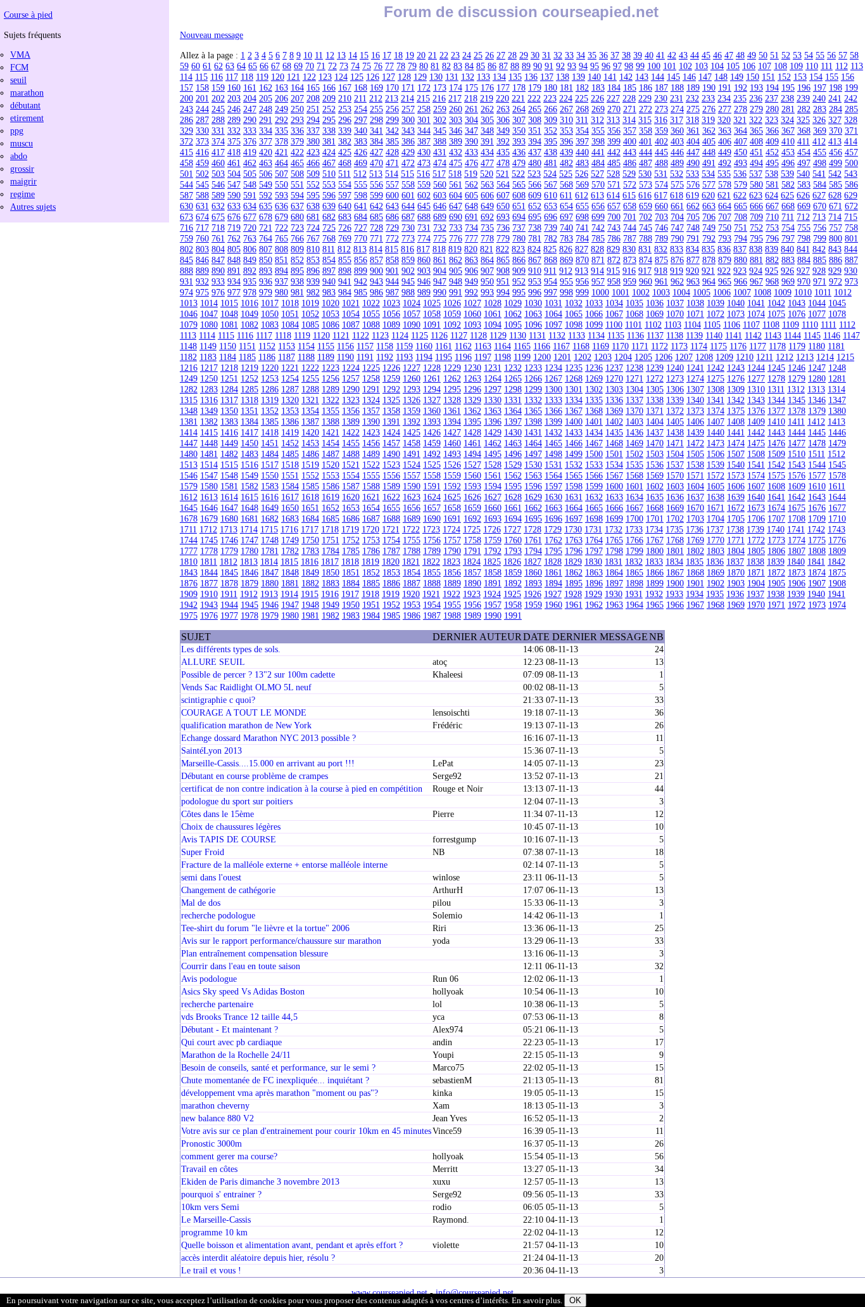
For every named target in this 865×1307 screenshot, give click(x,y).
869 (566, 260)
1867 (675, 572)
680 (297, 217)
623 (755, 195)
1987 (432, 615)
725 (329, 227)
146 (689, 77)
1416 (229, 432)
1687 (371, 518)
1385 (270, 421)
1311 (776, 389)
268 (582, 109)
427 (376, 152)
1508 (756, 454)
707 (724, 217)
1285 (249, 389)
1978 (249, 615)
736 (503, 227)
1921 (431, 594)
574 (661, 184)
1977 (229, 615)
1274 (695, 378)
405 (709, 141)
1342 (736, 400)
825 (550, 249)
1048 (229, 314)
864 (487, 260)
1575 (776, 475)
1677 (837, 508)
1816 (310, 562)
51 (774, 55)
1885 (371, 583)
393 (519, 141)
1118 (283, 335)
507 (281, 174)
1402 (614, 421)
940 (329, 281)
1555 (371, 475)
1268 (574, 378)
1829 (573, 562)
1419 (290, 432)
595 (313, 195)
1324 (371, 400)
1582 (249, 486)
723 (297, 227)
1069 (655, 314)
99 (640, 66)
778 (487, 238)
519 (470, 174)
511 (344, 174)
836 (724, 249)
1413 (836, 421)
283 (819, 109)
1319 (270, 400)
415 (186, 152)
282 (804, 109)
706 (709, 217)
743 (614, 227)
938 (297, 281)
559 (424, 184)
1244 (756, 368)
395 (550, 141)
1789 (432, 551)
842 (819, 249)
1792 (493, 551)
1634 (634, 497)
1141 (733, 335)
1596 (533, 486)
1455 (351, 443)
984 (344, 292)
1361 (452, 411)
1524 (411, 465)
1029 (513, 303)
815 (391, 249)
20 (421, 55)
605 (471, 195)
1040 (736, 303)
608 (519, 195)
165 (313, 87)
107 (764, 66)
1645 (189, 508)
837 (740, 249)
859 (408, 260)
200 (186, 98)
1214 (825, 357)
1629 (533, 497)
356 (614, 131)
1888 (432, 583)
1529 (513, 465)
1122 (360, 335)
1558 (432, 475)
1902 (715, 583)
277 (724, 109)
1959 (533, 605)
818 (439, 249)
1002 (641, 292)
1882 (310, 583)
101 (669, 66)
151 (768, 77)
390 (471, 141)
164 (297, 87)
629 (850, 195)
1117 (264, 335)
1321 (310, 400)
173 (439, 87)
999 (582, 292)
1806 (776, 551)
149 (736, 77)
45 (706, 55)
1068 (634, 314)
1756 (432, 540)
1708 (796, 518)
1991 (513, 615)
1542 (776, 465)
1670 (695, 508)
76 (378, 66)
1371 (655, 411)
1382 (209, 421)
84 (469, 66)
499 (835, 163)
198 (835, 87)
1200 (542, 357)
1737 (715, 529)
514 (391, 174)
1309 (736, 389)
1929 (593, 594)
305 (487, 120)
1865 (634, 572)
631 (202, 206)
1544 (817, 465)
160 (234, 87)
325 (803, 120)
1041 (756, 303)
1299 (533, 389)
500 (851, 163)
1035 (634, 303)
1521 (351, 465)
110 (811, 66)
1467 (594, 443)
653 (550, 206)
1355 (330, 411)
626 (803, 195)
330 (202, 131)
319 (708, 120)
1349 (209, 411)
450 (740, 152)
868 (550, 260)
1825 (492, 562)
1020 (330, 303)
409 (772, 141)
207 (297, 98)
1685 (330, 518)
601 (408, 195)
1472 (695, 443)
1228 (432, 368)
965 (724, 281)
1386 (290, 421)
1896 (594, 583)
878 (709, 260)
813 (360, 249)
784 (582, 238)
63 (229, 66)
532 (676, 174)
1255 (310, 378)
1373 (695, 411)
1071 (695, 314)
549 (265, 184)
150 (752, 77)
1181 (836, 346)
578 (724, 184)
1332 (533, 400)
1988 (452, 615)
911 (550, 271)
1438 (675, 432)
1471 (675, 443)
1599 (594, 486)
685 (376, 217)
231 (676, 98)
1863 (594, 572)
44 (694, 55)
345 (439, 131)
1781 (270, 551)
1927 (553, 594)
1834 (674, 562)
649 (487, 206)
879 (724, 260)
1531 (553, 465)
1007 (742, 292)
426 (360, 152)
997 (550, 292)
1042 (776, 303)
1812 (228, 562)
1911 (228, 594)
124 (341, 77)
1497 (533, 454)
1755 (411, 540)
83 (457, 66)
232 (692, 98)
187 (661, 87)
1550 (270, 475)
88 (514, 66)
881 (756, 260)
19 (409, 55)
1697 (574, 518)
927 (803, 271)
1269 (594, 378)
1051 (290, 314)
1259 (391, 378)
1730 (573, 529)
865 (503, 260)
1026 (452, 303)
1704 (715, 518)
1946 (270, 605)
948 (455, 281)
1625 (452, 497)
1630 (553, 497)
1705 (736, 518)
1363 (493, 411)
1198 (502, 357)
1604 (695, 486)
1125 (419, 335)
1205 (643, 357)
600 (392, 195)
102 (685, 66)
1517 (270, 465)
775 (439, 238)
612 (581, 195)
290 (249, 120)
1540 (736, 465)
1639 (736, 497)
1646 (209, 508)
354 (582, 131)
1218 (229, 368)
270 (614, 109)
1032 (574, 303)
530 (645, 174)
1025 (432, 303)
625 (787, 195)
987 (392, 292)
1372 (675, 411)
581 (772, 184)
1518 (290, 465)
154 (816, 77)
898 (344, 271)
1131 (537, 335)
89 (526, 66)
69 (298, 66)
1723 (431, 529)
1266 (533, 378)
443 (629, 152)
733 (455, 227)
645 (424, 206)
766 (297, 238)
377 (265, 141)
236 (755, 98)
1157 (365, 346)
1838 (755, 562)
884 (804, 260)
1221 (290, 368)
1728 (532, 529)
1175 (718, 346)
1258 (371, 378)
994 (503, 292)
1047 (209, 314)
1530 (533, 465)
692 (487, 217)
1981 (310, 615)
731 (424, 227)
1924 (492, 594)
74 (355, 66)
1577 (817, 475)
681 (313, 217)
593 (281, 195)
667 (772, 206)
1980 (290, 615)
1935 (715, 594)
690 (455, 217)
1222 (310, 368)
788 (645, 238)
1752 (351, 540)
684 (360, 217)
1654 (371, 508)
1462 (493, 443)
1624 (432, 497)
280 (772, 109)
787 (629, 238)
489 (677, 163)
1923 (472, 594)
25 (478, 55)
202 (218, 98)
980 (281, 292)
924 (755, 271)
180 (550, 87)
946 (424, 281)
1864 (614, 572)
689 (439, 217)
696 (550, 217)
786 (614, 238)
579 (740, 184)
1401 (594, 421)
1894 (553, 583)
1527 (472, 465)
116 (216, 77)
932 (202, 281)
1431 (533, 432)
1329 (472, 400)
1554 (351, 475)
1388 (330, 421)
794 (740, 238)
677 (249, 217)
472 (408, 163)
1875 (837, 572)
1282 (189, 389)
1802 (695, 551)
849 (249, 260)
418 (234, 152)
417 (218, 152)
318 (692, 120)
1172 (659, 346)
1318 (249, 400)
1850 (330, 572)
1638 (715, 497)
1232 (513, 368)
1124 (399, 335)
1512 (836, 454)
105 (733, 66)
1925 (512, 594)
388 (439, 141)
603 (439, 195)
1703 (695, 518)
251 (313, 109)
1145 (812, 335)
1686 (351, 518)
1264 (493, 378)
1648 (249, 508)
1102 (653, 324)
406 (724, 141)
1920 (411, 594)
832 (660, 249)
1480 (189, 454)
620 (708, 195)
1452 (290, 443)
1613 (209, 497)
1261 (432, 378)
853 (313, 260)
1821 (411, 562)
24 (466, 55)
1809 (837, 551)
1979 (270, 615)
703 (661, 217)
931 (186, 281)
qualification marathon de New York (246, 725)
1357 (371, 411)
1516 (249, 465)
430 (424, 152)
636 (281, 206)
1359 (411, 411)
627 (819, 195)
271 (629, 109)
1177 (757, 346)
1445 (817, 432)
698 (582, 217)
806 (249, 249)
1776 (837, 540)
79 (412, 66)
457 (851, 152)
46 (717, 55)
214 (407, 98)
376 (249, 141)
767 (313, 238)
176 (487, 87)
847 (218, 260)
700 (614, 217)
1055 (371, 314)
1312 (796, 389)
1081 (229, 324)
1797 (594, 551)
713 (819, 217)
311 (582, 120)
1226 (391, 368)
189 (693, 87)
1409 (756, 421)
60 (195, 66)
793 (724, 238)
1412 (816, 421)
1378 (796, 411)
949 (471, 281)
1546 (189, 475)
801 (851, 238)
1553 (330, 475)
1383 (229, 421)
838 (755, 249)
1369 (614, 411)
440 (582, 152)
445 (661, 152)
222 (534, 98)
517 (439, 174)
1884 (351, 583)
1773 (776, 540)
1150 (227, 346)
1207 (684, 357)
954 (550, 281)
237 (771, 98)
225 (581, 98)
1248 (837, 368)
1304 (634, 389)
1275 (715, 378)
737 (519, 227)
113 (856, 66)
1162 (463, 346)
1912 (249, 594)
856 (360, 260)
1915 (310, 594)
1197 (482, 357)
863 (471, 260)
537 (755, 174)
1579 (189, 486)
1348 (189, 411)
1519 (310, 465)
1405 (675, 421)
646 (439, 206)
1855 (432, 572)
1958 (513, 605)
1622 (391, 497)
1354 (310, 411)
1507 (736, 454)
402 (661, 141)
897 (329, 271)
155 (831, 77)
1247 (817, 368)
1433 (574, 432)
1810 (189, 562)
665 (740, 206)
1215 (845, 357)
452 (772, 152)
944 (392, 281)
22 (443, 55)
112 (841, 66)
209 (329, 98)
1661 (513, 508)
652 (534, 206)
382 (344, 141)
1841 (816, 562)
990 (439, 292)
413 (835, 141)
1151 (247, 346)
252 (329, 109)
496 (788, 163)
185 (629, 87)
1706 (756, 518)
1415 (209, 432)
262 (487, 109)
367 (788, 131)
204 (249, 98)
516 (423, 174)
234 (724, 98)
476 (471, 163)
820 (470, 249)
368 (804, 131)
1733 (634, 529)
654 (566, 206)
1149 (208, 346)
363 (724, 131)
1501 (614, 454)
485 (614, 163)
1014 (209, 303)
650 (503, 206)
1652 (330, 508)
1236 (594, 368)
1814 (269, 562)
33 (569, 55)
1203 (603, 357)
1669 (675, 508)
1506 (715, 454)
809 (297, 249)
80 (423, 66)
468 (344, 163)
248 (265, 109)
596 (329, 195)
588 (202, 195)
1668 (655, 508)
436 (519, 152)
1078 (837, 314)
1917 (350, 594)
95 (594, 66)
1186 (266, 357)
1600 (614, 486)
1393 (432, 421)
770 (360, 238)
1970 (756, 605)
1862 (574, 572)
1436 (634, 432)
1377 (776, 411)
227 (613, 98)
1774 (796, 540)
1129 (498, 335)
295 (329, 120)
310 (566, 120)
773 (408, 238)
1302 (594, 389)
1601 (634, 486)
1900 (675, 583)
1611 (836, 486)
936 (265, 281)
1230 (472, 368)
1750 (310, 540)
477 (487, 163)
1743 (836, 529)
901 (392, 271)
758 (851, 227)
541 (819, 174)
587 (186, 195)
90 (537, 66)
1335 (594, 400)
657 (614, 206)
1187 (286, 357)
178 (519, 87)
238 (787, 98)
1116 (245, 335)
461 (234, 163)
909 (519, 271)
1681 (249, 518)
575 (677, 184)
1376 (756, 411)
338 (329, 131)
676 (234, 217)
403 (677, 141)
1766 (634, 540)
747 (677, 227)
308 (534, 120)
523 (534, 174)
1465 (553, 443)
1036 (655, 303)
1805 (756, 551)
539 (787, 174)
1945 (249, 605)
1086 (330, 324)
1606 (736, 486)
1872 (776, 572)
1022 (371, 303)
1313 (816, 389)
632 (218, 206)
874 (645, 260)
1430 (513, 432)
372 (186, 141)
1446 (837, 432)
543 (850, 174)
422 (297, 152)
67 (275, 66)
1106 (731, 324)
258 (424, 109)
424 (329, 152)
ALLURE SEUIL (213, 662)
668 (788, 206)
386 (408, 141)
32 (557, 55)
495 (772, 163)
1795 (553, 551)
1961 (574, 605)
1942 (189, 605)
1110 (810, 324)
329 (186, 131)
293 (297, 120)
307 (519, 120)
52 (785, 55)
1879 (249, 583)
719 (234, 227)
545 (202, 184)
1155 (325, 346)
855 (344, 260)
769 (344, 238)
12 (329, 55)
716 (186, 227)
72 (332, 66)
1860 (533, 572)
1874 (817, 572)
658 (629, 206)
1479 (837, 443)
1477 (796, 443)
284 (835, 109)
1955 (452, 605)
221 (518, 98)
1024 (411, 303)
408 (756, 141)
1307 (695, 389)
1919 (391, 594)
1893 (533, 583)
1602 (655, 486)
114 (186, 77)
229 (645, 98)
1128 (478, 335)
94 (583, 66)
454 (804, 152)
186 (645, 87)
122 (309, 77)
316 (660, 120)
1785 (351, 551)
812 (344, 249)
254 (360, 109)
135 (515, 77)
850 (265, 260)
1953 (411, 605)
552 (313, 184)
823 (518, 249)
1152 (266, 346)
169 (376, 87)
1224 (351, 368)
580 (756, 184)
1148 (188, 346)
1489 (371, 454)
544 (186, 184)
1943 (209, 605)
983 (329, 292)
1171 (639, 346)
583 (804, 184)
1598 (574, 486)
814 (375, 249)
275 (693, 109)
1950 (351, 605)
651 (519, 206)
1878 (229, 583)
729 (392, 227)
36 (603, 55)
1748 (270, 540)
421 (281, 152)
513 (375, 174)
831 (645, 249)
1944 (229, 605)
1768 (675, 540)
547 (234, 184)
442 (614, 152)
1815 (289, 562)
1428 (472, 432)
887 (851, 260)
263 (503, 109)
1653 (351, 508)
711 (787, 217)
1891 (493, 583)
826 (565, 249)
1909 (189, 594)
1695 (533, 518)
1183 (208, 357)
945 (408, 281)
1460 (452, 443)
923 (740, 271)
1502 (634, 454)
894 (281, 271)
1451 (270, 443)
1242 (715, 368)
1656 (411, 508)
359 (661, 131)
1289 (330, 389)
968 (772, 281)
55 (820, 55)
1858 (493, 572)
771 (376, 238)
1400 (574, 421)
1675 (796, 508)
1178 (777, 346)
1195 (443, 357)
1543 (796, 465)
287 (202, 120)
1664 (574, 508)
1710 (837, 518)
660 (661, 206)
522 (518, 174)
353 (566, 131)
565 (519, 184)
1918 (370, 594)
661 (677, 206)
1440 (715, 432)
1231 (493, 368)
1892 (513, 583)
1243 (736, 368)
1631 (574, 497)
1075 (776, 314)
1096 (533, 324)
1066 (594, 314)
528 (613, 174)
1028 (493, 303)
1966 (675, 605)
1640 (756, 497)
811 (328, 249)
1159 (404, 346)
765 (281, 238)
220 (502, 98)
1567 (614, 475)
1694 (513, 518)
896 (313, 271)
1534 (614, 465)
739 (550, 227)
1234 (553, 368)
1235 (574, 368)
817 (423, 249)
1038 (695, 303)
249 (281, 109)
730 (408, 227)
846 (202, 260)
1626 (472, 497)
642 (376, 206)
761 (218, 238)
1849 (310, 572)
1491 (411, 454)
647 (455, 206)
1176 (738, 346)
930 (850, 271)
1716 (289, 529)
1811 (208, 562)
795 (756, 238)
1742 (816, 529)
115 (201, 77)
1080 (209, 324)
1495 (493, 454)
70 (309, 66)
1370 (634, 411)
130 (436, 77)
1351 (249, 411)
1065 (574, 314)
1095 (513, 324)
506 (265, 174)
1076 (796, 314)
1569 (655, 475)
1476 (776, 443)
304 (471, 120)
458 (186, 163)
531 (660, 174)
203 (234, 98)
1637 (695, 497)
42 (671, 55)
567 (550, 184)
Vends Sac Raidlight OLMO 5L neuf (246, 687)
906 (471, 271)
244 (202, 109)
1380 (837, 411)
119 (262, 77)
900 (376, 271)
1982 (330, 615)
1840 (796, 562)
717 (202, 227)
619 (692, 195)
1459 (432, 443)
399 (614, 141)
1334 (574, 400)
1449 (229, 443)
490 (693, 163)
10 (307, 55)
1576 (796, 475)
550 (281, 184)
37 (614, 55)
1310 (756, 389)
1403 (634, 421)
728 (376, 227)
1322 (330, 400)
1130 (517, 335)
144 (657, 77)
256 (392, 109)
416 (202, 152)
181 (566, 87)
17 (386, 55)
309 (550, 120)
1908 (837, 583)
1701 (655, 518)
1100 (613, 324)
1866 (655, 572)
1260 (411, 378)
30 (535, 55)
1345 (796, 400)
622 (740, 195)
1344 (776, 400)
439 (566, 152)
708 (740, 217)
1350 (229, 411)
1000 (600, 292)
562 (471, 184)
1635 (655, 497)
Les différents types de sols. (231, 649)
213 (391, 98)
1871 (756, 572)
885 (819, 260)
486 (629, 163)
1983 (351, 615)
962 (677, 281)
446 (677, 152)
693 (503, 217)
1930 (613, 594)
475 (455, 163)
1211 (764, 357)
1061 (493, 314)
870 (582, 260)
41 (660, 55)
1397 (513, 421)
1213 (805, 357)
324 (787, 120)
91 (549, 66)
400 (629, 141)
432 (455, 152)
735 (487, 227)
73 (343, 66)
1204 (623, 357)
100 (653, 66)
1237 (614, 368)
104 (717, 66)
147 (705, 77)
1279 (796, 378)
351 (534, 131)
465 (297, 163)
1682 (270, 518)
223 (550, 98)
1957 (493, 605)
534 (708, 174)
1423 (371, 432)
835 (708, 249)
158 (202, 87)
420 (265, 152)
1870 (736, 572)
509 (313, 174)
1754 (391, 540)
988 (408, 292)
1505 (695, 454)
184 (614, 87)
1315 (189, 400)
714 (835, 217)
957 (598, 281)
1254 (290, 378)
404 (693, 141)
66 (264, 66)
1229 (452, 368)
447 (693, 152)
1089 (391, 324)
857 (376, 260)
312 (597, 120)
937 (281, 281)
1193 (404, 357)
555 (360, 184)
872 (614, 260)
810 (313, 249)
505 (249, 174)
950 (487, 281)
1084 (290, 324)
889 (202, 271)
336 (297, 131)
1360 (432, 411)
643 (392, 206)
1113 (188, 335)
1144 (792, 335)
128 (404, 77)
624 (771, 195)
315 (645, 120)
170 (392, 87)
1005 (701, 292)
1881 (290, 583)
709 (756, 217)
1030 (533, 303)
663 (709, 206)
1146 (831, 335)
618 (676, 195)
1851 (351, 572)
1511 (816, 454)
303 (455, 120)
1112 (847, 324)
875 (661, 260)
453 (788, 152)
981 (297, 292)
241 (835, 98)
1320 (290, 400)
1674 (776, 508)
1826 (512, 562)
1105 (712, 324)
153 (800, 77)
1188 (306, 357)
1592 (452, 486)
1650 (290, 508)
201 (202, 98)
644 (408, 206)
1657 (432, 508)
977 (234, 292)
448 (709, 152)
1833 (654, 562)
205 (265, 98)
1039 (715, 303)
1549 (249, 475)
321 (740, 120)
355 (598, 131)
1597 (553, 486)
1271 (634, 378)
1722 (411, 529)
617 (660, 195)
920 (692, 271)
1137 (655, 335)
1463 (513, 443)
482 (566, 163)
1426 (432, 432)
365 (756, 131)
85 (480, 66)
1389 (351, 421)
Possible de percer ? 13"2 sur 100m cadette (258, 674)
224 (565, 98)
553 (329, 184)
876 (677, 260)
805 (234, 249)
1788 (411, 551)
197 (819, 87)
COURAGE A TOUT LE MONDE (243, 712)
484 (598, 163)
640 (344, 206)
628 (835, 195)
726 (344, 227)
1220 (270, 368)
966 (740, 281)
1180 (816, 346)
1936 (735, 594)
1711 (188, 529)
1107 (751, 324)
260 (455, 109)
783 (566, 238)
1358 (391, 411)
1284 (229, 389)
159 (218, 87)
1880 (270, 583)
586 (851, 184)
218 (470, 98)
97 (617, 66)
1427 (452, 432)
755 (804, 227)
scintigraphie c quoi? (218, 700)
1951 (371, 605)
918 (660, 271)
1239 (655, 368)
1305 (655, 389)
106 (748, 66)
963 (693, 281)
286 (186, 120)
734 (471, 227)
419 (249, 152)
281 (788, 109)
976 (218, 292)
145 (673, 77)
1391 (391, 421)
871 (598, 260)
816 (407, 249)
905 (455, 271)
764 (265, 238)
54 (808, 55)
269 (598, 109)
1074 (756, 314)
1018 (290, 303)
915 (613, 271)
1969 (736, 605)
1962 (594, 605)
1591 (432, 486)
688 (424, 217)
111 (827, 66)
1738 (735, 529)
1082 (249, 324)
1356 (351, 411)
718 (218, 227)
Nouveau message (211, 35)
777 (471, 238)
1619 (330, 497)
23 (455, 55)
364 (740, 131)
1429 (493, 432)
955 (566, 281)
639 (329, 206)
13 (341, 55)
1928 (573, 594)
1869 (715, 572)
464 (281, 163)
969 (788, 281)
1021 (351, 303)
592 (265, 195)
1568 (634, 475)
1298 (513, 389)
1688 (391, 518)
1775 (817, 540)
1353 (290, 411)
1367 (574, 411)
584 (819, 184)
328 (850, 120)
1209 (724, 357)
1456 (371, 443)
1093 (472, 324)
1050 (270, 314)
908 (503, 271)
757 (835, 227)
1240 (675, 368)
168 (360, 87)
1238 (634, 368)
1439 (695, 432)
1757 (452, 540)
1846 (249, 572)
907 (487, 271)
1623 (411, 497)
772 (392, 238)
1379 (817, 411)
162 (265, 87)
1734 (654, 529)
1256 (330, 378)
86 (492, 66)
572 (629, 184)
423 (313, 152)
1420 (310, 432)
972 (835, 281)
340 (360, 131)
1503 (655, 454)
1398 (533, 421)
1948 (310, 605)
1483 (249, 454)
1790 (452, 551)
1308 (715, 389)
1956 (472, 605)
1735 (674, 529)
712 (803, 217)
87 (503, 66)
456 (835, 152)
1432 (553, 432)
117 (231, 77)
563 (487, 184)
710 (772, 217)
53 (797, 55)
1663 (553, 508)
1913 (269, 594)
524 (550, 174)
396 (566, 141)
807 (265, 249)
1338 (655, 400)
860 (424, 260)
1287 (290, 389)
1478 (817, 443)
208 (313, 98)
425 (344, 152)
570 (598, 184)
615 (629, 195)
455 (819, 152)
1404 (655, 421)
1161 (443, 346)
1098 (574, 324)
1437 (655, 432)
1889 (452, 583)
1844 (209, 572)
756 (819, 227)
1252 (249, 378)
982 (313, 292)
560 (439, 184)
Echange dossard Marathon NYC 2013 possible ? (268, 738)
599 (376, 195)
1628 (513, 497)
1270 (614, 378)
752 (756, 227)
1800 (655, 551)
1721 (391, 529)
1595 (513, 486)
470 (376, 163)
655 (582, 206)
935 (249, 281)
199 (851, 87)
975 (202, 292)
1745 (209, 540)
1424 (391, 432)
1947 (290, 605)
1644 (837, 497)
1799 (634, 551)
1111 (829, 324)
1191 (365, 357)
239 (803, 98)
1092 (452, 324)
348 (487, 131)
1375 (736, 411)
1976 (209, 615)
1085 (310, 324)
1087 (351, 324)
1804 (736, 551)
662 (693, 206)
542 (835, 174)
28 (512, 55)
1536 (655, 465)
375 (234, 141)
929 (835, 271)
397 (582, 141)
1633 (614, 497)
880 (740, 260)
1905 (776, 583)
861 (439, 260)
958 (614, 281)
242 (850, 98)
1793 (513, 551)
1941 (836, 594)
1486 (310, 454)
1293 (411, 389)
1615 (249, 497)
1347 (837, 400)
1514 (209, 465)
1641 (776, 497)
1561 (493, 475)
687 (408, 217)
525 (565, 174)
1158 (384, 346)
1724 (451, 529)
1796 (574, 551)
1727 (512, 529)
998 (566, 292)
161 (249, 87)
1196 (463, 357)
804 (218, 249)
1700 (634, 518)
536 (740, 174)
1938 (776, 594)
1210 (745, 357)
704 (677, 217)
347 (471, 131)
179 (534, 87)
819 (455, 249)
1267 (553, 378)
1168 (581, 346)
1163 (482, 346)
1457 (391, 443)
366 (772, 131)
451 (756, 152)
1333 (553, 400)
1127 (458, 335)
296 (344, 120)
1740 (776, 529)
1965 (655, 605)
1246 (796, 368)
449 (724, 152)
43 (683, 55)
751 (740, 227)
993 (487, 292)
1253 (270, 378)
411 (803, 141)
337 (313, 131)
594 (297, 195)
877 (693, 260)
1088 (371, 324)
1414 (189, 432)
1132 (556, 335)
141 (610, 77)
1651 (310, 508)
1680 (229, 518)
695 (534, 217)
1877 (209, 583)
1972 (796, 605)
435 (503, 152)
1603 (675, 486)
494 (756, 163)
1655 (391, 508)
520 (486, 174)
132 (467, 77)
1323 (351, 400)
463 (265, 163)
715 (850, 217)
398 (598, 141)
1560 (472, 475)
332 (234, 131)
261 (471, 109)
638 (313, 206)
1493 (452, 454)
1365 (533, 411)
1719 (350, 529)
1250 (209, 378)
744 (629, 227)
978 (249, 292)
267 (566, 109)
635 (265, 206)
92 (560, 66)
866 (519, 260)
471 (392, 163)
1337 (634, 400)
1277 (756, 378)
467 (329, 163)
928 (819, 271)
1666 (614, 508)
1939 (796, 594)
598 (360, 195)
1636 (675, 497)
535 (724, 174)
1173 (679, 346)
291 (265, 120)
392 (503, 141)
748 (693, 227)
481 (550, 163)
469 (360, 163)
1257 (351, 378)
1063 (533, 314)
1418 (270, 432)
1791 (472, 551)
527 (597, 174)
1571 (695, 475)
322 (755, 120)
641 (360, 206)
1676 (817, 508)
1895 (574, 583)
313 (613, 120)
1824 (472, 562)
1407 (715, 421)
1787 (391, 551)
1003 (661, 292)
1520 (330, 465)
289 (234, 120)
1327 (432, 400)
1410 (776, 421)
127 (388, 77)
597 (344, 195)
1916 (330, 594)
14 (352, 55)
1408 (736, 421)
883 (788, 260)
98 (628, 66)
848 (234, 260)
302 (439, 120)
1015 (229, 303)
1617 (290, 497)
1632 (594, 497)
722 (281, 227)
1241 (695, 368)
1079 (189, 324)
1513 (189, 465)
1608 (776, 486)
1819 (370, 562)
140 (594, 77)
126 (372, 77)
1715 (269, 529)
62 (218, 66)
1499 (574, 454)
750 (724, 227)
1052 (310, 314)
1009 (783, 292)
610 (550, 195)
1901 (695, 583)
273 (661, 109)
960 (645, 281)
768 (329, 238)
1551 (290, 475)
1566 (594, 475)
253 (344, 109)
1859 (513, 572)
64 (241, 66)
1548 (229, 475)
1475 (756, 443)
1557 (411, 475)
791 (693, 238)
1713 (228, 529)
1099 (594, 324)
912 (565, 271)
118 (247, 77)
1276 (736, 378)
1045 (837, 303)
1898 (634, 583)
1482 (229, 454)
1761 (533, 540)
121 (293, 77)
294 (313, 120)
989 (424, 292)
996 (534, 292)
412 (819, 141)
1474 (736, 443)
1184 (227, 357)
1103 (672, 324)
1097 (553, 324)
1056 (391, 314)
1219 (249, 368)
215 (423, 98)
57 (842, 55)
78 (400, 66)
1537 (675, 465)
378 (281, 141)
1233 (533, 368)
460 (218, 163)
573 (645, 184)
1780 (249, 551)
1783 (310, 551)
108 (780, 66)
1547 (209, 475)
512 (360, 174)
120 (277, 77)
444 (645, 152)
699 (598, 217)
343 (408, 131)
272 (645, 109)
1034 (614, 303)
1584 (290, 486)
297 (360, 120)
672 (851, 206)
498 (819, 163)
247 (249, 109)
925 (771, 271)
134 (499, 77)
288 (218, 120)
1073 (736, 314)
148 (721, 77)
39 (637, 55)
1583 (270, 486)
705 (693, 217)
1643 (817, 497)
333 (249, 131)
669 (804, 206)
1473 (715, 443)
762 (234, 238)
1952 (391, 605)
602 (424, 195)
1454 (330, 443)
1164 (502, 346)
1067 (614, 314)
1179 (796, 346)
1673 (756, 508)
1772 (756, 540)
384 (376, 141)
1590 (411, 486)
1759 (493, 540)
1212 (784, 357)
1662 (533, 508)
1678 (189, 518)
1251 (229, 378)
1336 (614, 400)
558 (408, 184)
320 (724, 120)
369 (819, 131)
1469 (634, 443)
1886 (391, 583)
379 (297, 141)
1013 (189, 303)
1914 (289, 594)
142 (626, 77)
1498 (553, 454)
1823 (451, 562)
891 (234, 271)
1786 (371, 551)
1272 (655, 378)
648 (471, 206)
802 (186, 249)
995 (519, 292)
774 (424, 238)
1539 (715, 465)
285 (851, 109)
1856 (452, 572)
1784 (330, 551)
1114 (207, 335)
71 (321, 66)
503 (218, 174)
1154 (306, 346)
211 (360, 98)
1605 (715, 486)
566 (534, 184)
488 (661, 163)
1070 (675, 314)
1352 (270, 411)
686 (392, 217)
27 (500, 55)
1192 (384, 357)
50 (763, 55)
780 (519, 238)
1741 (796, 529)
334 (265, 131)
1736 (695, 529)
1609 (796, 486)
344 (424, 131)
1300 (553, 389)
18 (398, 55)
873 (629, 260)
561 (455, 184)
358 (645, 131)
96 (606, 66)
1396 (493, 421)
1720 (370, 529)
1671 (715, 508)
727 (360, 227)
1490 (391, 454)
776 (455, 238)
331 (218, 131)
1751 (330, 540)
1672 (736, 508)
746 (661, 227)
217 (455, 98)
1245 (776, 368)
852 (297, 260)
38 (626, 55)
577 (709, 184)
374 (218, 141)
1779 (229, 551)
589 (218, 195)
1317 (229, 400)
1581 (229, 486)
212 (375, 98)
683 (344, 217)
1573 (736, 475)
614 (613, 195)
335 (281, 131)
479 (519, 163)
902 (408, 271)
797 (788, 238)
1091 (432, 324)
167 (344, 87)
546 (218, 184)
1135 (615, 335)
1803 (715, 551)
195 (788, 87)
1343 (756, 400)
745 (645, 227)
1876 (189, 583)
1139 (694, 335)
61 (207, 66)
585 (835, 184)
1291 (371, 389)
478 (503, 163)
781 (534, 238)
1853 (391, 572)
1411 (796, 421)
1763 (574, 540)
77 (389, 66)
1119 (302, 335)
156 (847, 77)
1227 (411, 368)
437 (534, 152)
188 (677, 87)
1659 (472, 508)
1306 (675, 389)
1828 (553, 562)
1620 (351, 497)
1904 (756, 583)
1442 (756, 432)
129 (420, 77)
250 (297, 109)
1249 (189, 378)
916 (629, 271)
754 (788, 227)
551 (297, 184)
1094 (493, 324)
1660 (493, 508)
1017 (270, 303)
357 (629, 131)
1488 (351, 454)
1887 (411, 583)
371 (851, 131)
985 (360, 292)
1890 (472, 583)
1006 (722, 292)
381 (329, 141)
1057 (411, 314)
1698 (594, 518)
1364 (513, 411)
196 (804, 87)
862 (455, 260)
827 (581, 249)
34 (580, 55)
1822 (431, 562)
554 (344, 184)
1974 (837, 605)
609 (534, 195)
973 (851, 281)
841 (803, 249)
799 (819, 238)
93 (571, 66)
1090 (411, 324)
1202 (582, 357)
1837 (735, 562)
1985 (391, 615)
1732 (613, 529)
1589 (391, 486)
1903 (736, 583)
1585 (310, 486)
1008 (762, 292)
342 (392, 131)
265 (534, 109)
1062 (513, 314)
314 (629, 120)
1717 (310, 529)
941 (344, 281)
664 (724, 206)
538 (771, 174)
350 (519, 131)
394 (534, 141)
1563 (533, 475)
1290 (351, 389)
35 (592, 55)
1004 (681, 292)
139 (578, 77)
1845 (229, 572)
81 (435, 66)
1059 (452, 314)
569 (582, 184)
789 (661, 238)
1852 (371, 572)
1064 (553, 314)
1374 (715, 411)
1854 (411, 572)
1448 (209, 443)
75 (366, 66)
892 (249, 271)
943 (376, 281)
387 (424, 141)
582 (788, 184)
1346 (817, 400)
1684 (310, 518)
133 (483, 77)
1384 (249, 421)
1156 (345, 346)
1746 (229, 540)
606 (487, 195)
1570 (675, 475)
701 (629, 217)
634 (249, 206)
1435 (614, 432)
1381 (189, 421)
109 (796, 66)
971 (819, 281)
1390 (371, 421)
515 (407, 174)
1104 (692, 324)
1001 (620, 292)
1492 (432, 454)
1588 (371, 486)
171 (408, 87)
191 (724, 87)
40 (649, 55)
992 (471, 292)
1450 (249, 443)
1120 (321, 335)
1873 (796, 572)
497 (804, 163)
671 (835, 206)
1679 (209, 518)
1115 (226, 335)
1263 (472, 378)
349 (503, 131)
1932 (654, 594)
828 (597, 249)
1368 (594, 411)
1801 (675, 551)
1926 (532, 594)
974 (186, 292)
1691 (452, 518)
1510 (796, 454)
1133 (576, 335)
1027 (472, 303)
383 (360, 141)
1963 (614, 605)
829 (613, 249)
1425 (411, 432)
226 (597, 98)
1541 (756, 465)
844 (850, 249)
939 (313, 281)
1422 (351, 432)
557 (392, 184)
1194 (423, 357)
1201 (562, 357)
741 (582, 227)
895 (297, 271)
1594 (493, 486)
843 (835, 249)
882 (772, 260)
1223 (330, 368)
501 (186, 174)
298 (376, 120)
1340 (695, 400)
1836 (715, 562)
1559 (452, 475)
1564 (553, 475)
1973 (817, 605)
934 (234, 281)
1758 (472, 540)
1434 (594, 432)
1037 (675, 303)
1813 (249, 562)
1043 (796, 303)
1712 (208, 529)
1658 (452, 508)
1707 (776, 518)
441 (598, 152)
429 (408, 152)
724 (313, 227)
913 (581, 271)
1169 (600, 346)
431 (439, 152)
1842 (836, 562)
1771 (736, 540)
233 (708, 98)
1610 (817, 486)
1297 (493, 389)
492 (724, 163)
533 (692, 174)
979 (265, 292)
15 (364, 55)
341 (376, 131)
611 (566, 195)
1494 (472, 454)
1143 (772, 335)
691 (471, 217)
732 (439, 227)
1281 (837, 378)
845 (186, 260)
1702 (675, 518)
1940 (816, 594)
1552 (310, 475)
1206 (663, 357)
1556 (391, 475)
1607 (756, 486)
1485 (290, 454)
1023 (391, 303)
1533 (594, 465)
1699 (614, 518)
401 (645, 141)
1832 (634, 562)
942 (360, 281)
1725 (472, 529)
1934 (695, 594)
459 (202, 163)
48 (740, 55)
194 (772, 87)
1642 (796, 497)
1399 (553, 421)
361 (693, 131)
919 (676, 271)
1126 (439, 335)
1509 (776, 454)
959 (629, 281)
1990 (493, 615)
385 (392, 141)
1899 (655, 583)
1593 (472, 486)
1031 (553, 303)
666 (756, 206)
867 (534, 260)
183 (598, 87)
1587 (351, 486)
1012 (843, 292)
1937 (755, 594)
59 (184, 66)
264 (519, 109)
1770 (715, 540)
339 (344, 131)
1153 (286, 346)
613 (597, 195)
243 (186, 109)
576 (693, 184)
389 (455, 141)
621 (724, 195)
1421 (330, 432)
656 (598, 206)
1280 (817, 378)
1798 (614, 551)
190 (709, 87)
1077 (817, 314)
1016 (249, 303)
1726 (492, 529)
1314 (836, 389)
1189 (325, 357)
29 (523, 55)
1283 (209, 389)
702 (645, 217)
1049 (249, 314)
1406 (695, 421)
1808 (817, 551)
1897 (614, 583)
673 (186, 217)
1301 (574, 389)
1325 (391, 400)
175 (471, 87)
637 (297, 206)
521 (502, 174)
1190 (345, 357)
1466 (574, 443)
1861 (553, 572)
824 (534, 249)
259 (439, 109)
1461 (472, 443)
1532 (574, 465)
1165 (522, 346)
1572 (715, 475)
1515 (229, 465)
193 (756, 87)
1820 (391, 562)
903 (424, 271)
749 (709, 227)
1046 (189, 314)
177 (503, 87)
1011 (822, 292)
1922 (451, 594)
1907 (817, 583)
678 (265, 217)
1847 (270, 572)
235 (740, 98)
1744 (189, 540)
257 (408, 109)
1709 (817, 518)
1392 (411, 421)
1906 (796, 583)
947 (439, 281)
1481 (209, 454)
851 (281, 260)
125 (356, 77)
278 (740, 109)
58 (854, 55)
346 (455, 131)
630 (186, 206)
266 (550, 109)
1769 (695, 540)
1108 (771, 324)
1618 (310, 497)
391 (487, 141)
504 (234, 174)
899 (360, 271)
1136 (635, 335)
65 (252, 66)
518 (455, 174)
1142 (753, 335)
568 (566, 184)
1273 (675, 378)
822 (502, 249)
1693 (493, 518)
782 (550, 238)
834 (692, 249)
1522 (371, 465)
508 (297, 174)
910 (534, 271)
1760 (513, 540)
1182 (188, 357)
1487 (330, 454)
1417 (249, 432)
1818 (350, 562)
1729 (553, 529)
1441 (736, 432)
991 (455, 292)
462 (249, 163)
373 (202, 141)
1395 (472, 421)
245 (218, 109)
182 (582, 87)
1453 (310, 443)
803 (202, 249)
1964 (634, 605)
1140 (714, 335)
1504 (675, 454)
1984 (371, 615)
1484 (270, 454)
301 (424, 120)
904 (439, 271)
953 (534, 281)
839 (771, 249)
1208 (704, 357)
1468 (614, 443)
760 (202, 238)
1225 (371, 368)
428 (392, 152)
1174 (698, 346)
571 (614, 184)
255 (376, 109)
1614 (229, 497)
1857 (472, 572)
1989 (472, 615)
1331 (513, 400)
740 (566, 227)
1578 (837, 475)
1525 (432, 465)
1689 (411, 518)
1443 (776, 432)
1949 (330, 605)
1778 (209, 551)
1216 (189, 368)
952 (519, 281)
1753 (371, 540)
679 (281, 217)
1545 (837, 465)
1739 (755, 529)
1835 (695, 562)
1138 (674, 335)
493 (740, 163)
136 (531, 77)
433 (471, 152)
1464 (533, 443)
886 (835, 260)
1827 (532, 562)
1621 (371, 497)
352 (550, 131)
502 (202, 174)
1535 (634, 465)
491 (709, 163)
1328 (452, 400)
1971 (776, 605)
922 (724, 271)
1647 (229, 508)
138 (562, 77)
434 (487, 152)
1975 (189, 615)
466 (313, 163)
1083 (270, 324)
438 (550, 152)
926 (787, 271)
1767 (655, 540)
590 (234, 195)
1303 (614, 389)
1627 (493, 497)
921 (708, 271)
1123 (380, 335)
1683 (290, 518)
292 (281, 120)
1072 (715, 314)
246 (234, 109)
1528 (493, 465)
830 (629, 249)
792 (709, 238)
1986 (411, 615)
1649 (270, 508)
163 (281, 87)
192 (740, 87)
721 (265, 227)
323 (771, 120)
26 (489, 55)
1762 (553, 540)
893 (265, 271)
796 (772, 238)
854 (329, 260)
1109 (790, 324)
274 (677, 109)
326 (819, 120)
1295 (452, 389)
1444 (796, 432)
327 (835, 120)
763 (249, 238)
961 (661, 281)
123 (325, 77)
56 (831, 55)
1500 (594, 454)
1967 (695, 605)
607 (503, 195)
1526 (452, 465)
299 (392, 120)
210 (344, 98)
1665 (594, 508)
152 (784, 77)
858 (392, 260)
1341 (715, 400)
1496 (513, 454)
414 (850, 141)
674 (202, 217)
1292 (391, 389)
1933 (674, 594)
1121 (341, 335)
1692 (472, 518)
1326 (411, 400)
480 (534, 163)
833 (676, 249)
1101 (633, 324)
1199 (522, 357)
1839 (776, 562)
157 (186, 87)
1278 (776, 378)
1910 (209, 594)
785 (598, 238)
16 (375, 55)
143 (641, 77)
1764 (594, 540)
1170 (620, 346)
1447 (189, 443)
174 (455, 87)
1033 (594, 303)
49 (751, 55)
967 (756, 281)
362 (709, 131)
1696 (553, 518)
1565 (574, 475)
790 (677, 238)
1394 (452, 421)
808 (281, 249)
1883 (330, 583)
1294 (432, 389)
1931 (634, 594)
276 (709, 109)
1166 (541, 346)
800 (835, 238)
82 (446, 66)
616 (645, 195)
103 (701, 66)
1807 (796, 551)
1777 (189, 551)
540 (803, 174)
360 (677, 131)
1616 (270, 497)
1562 (513, 475)
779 (503, 238)
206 (281, 98)
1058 (432, 314)
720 (249, 227)
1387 (310, 421)
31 (546, 55)
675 (218, 217)
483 (582, 163)
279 (756, 109)
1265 (513, 378)
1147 (851, 335)
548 (249, 184)
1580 (209, 486)
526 (581, 174)
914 (597, 271)
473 (424, 163)
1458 (411, 443)
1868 (695, 572)
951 (503, 281)
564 (503, 184)
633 (234, 206)
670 (819, 206)
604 (455, 195)
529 (629, 174)
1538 (695, 465)
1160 (423, 346)
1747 (249, 540)
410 (788, 141)
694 (519, 217)
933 (218, 281)
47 (728, 55)
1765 (614, 540)
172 (424, 87)
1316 (209, 400)
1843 (189, 572)
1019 (310, 303)
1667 (634, 508)
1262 (452, 378)
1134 (596, 335)
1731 (593, 529)
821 (486, 249)
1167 (561, 346)
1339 (675, 400)
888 (186, 271)
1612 (189, 497)
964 (709, 281)
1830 (593, 562)
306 (503, 120)
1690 (432, 518)
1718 (330, 529)
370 (835, 131)
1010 (803, 292)
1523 (391, 465)
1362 (472, 411)
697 (566, 217)
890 (218, 271)
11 (319, 55)
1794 (533, 551)
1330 (493, 400)
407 (740, 141)
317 (676, 120)
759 (186, 238)
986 (376, 292)
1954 (432, 605)
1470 (655, 443)
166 (329, 87)
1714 (249, 529)
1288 (310, 389)
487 (645, 163)
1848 (290, 572)
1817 (330, 562)
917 (645, 271)
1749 (290, 540)
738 (534, 227)
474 (439, 163)
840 (787, 249)
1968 (715, 605)
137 (546, 77)
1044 (817, 303)
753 (772, 227)
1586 (330, 486)
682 (329, 217)
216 (439, 98)
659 (645, 206)
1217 (209, 368)
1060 (472, 314)
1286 (270, 389)
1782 (290, 551)
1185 (247, 357)
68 (286, 66)
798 (804, 238)
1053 (330, 314)
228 (629, 98)
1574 (756, 475)
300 (408, 120)
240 (819, 98)
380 (313, 141)
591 (249, 195)
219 (486, 98)
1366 (553, 411)
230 (660, 98)
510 (329, 174)
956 (582, 281)
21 (432, 55)
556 (376, 184)
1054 (351, 314)
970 (804, 281)
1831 (613, 562)
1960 (553, 605)
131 (451, 77)
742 (598, 227)
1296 (472, 389)
